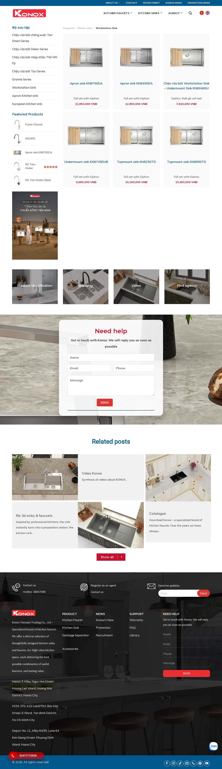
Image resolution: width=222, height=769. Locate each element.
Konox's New (105, 620)
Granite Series (21, 79)
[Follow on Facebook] (167, 764)
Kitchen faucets (117, 13)
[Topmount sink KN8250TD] (136, 135)
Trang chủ (68, 28)
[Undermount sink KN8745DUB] (86, 135)
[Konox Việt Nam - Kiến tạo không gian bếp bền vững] (29, 13)
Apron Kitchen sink (25, 95)
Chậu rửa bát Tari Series (28, 71)
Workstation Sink (24, 87)
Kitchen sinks (148, 13)
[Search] (190, 13)
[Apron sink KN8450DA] (136, 57)
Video (136, 286)
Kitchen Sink (70, 627)
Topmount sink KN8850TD (186, 162)
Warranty (85, 286)
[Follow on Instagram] (173, 764)
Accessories (70, 649)
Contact (131, 3)
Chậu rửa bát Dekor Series (30, 49)
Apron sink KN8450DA (136, 83)
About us (112, 3)
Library (135, 635)
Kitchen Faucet (72, 620)
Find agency (187, 286)
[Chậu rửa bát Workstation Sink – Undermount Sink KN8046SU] (186, 57)
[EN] (208, 13)
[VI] (202, 13)
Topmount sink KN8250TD (136, 162)
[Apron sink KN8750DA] (86, 57)
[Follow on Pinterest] (200, 764)
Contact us (97, 592)
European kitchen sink (27, 104)
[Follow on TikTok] (180, 764)
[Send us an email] (187, 764)
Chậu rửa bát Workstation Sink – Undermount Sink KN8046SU (186, 85)
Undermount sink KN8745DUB (86, 162)
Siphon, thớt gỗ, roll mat (186, 98)
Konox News (174, 3)
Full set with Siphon (86, 98)
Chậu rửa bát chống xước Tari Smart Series (32, 38)
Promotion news (199, 3)
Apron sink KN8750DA (86, 83)
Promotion (103, 627)
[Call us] (193, 764)
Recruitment (151, 3)
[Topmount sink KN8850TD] (186, 135)
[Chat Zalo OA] (213, 746)
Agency (174, 13)
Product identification (35, 286)
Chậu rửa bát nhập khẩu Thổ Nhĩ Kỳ (34, 60)
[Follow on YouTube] (207, 764)
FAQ (133, 627)
